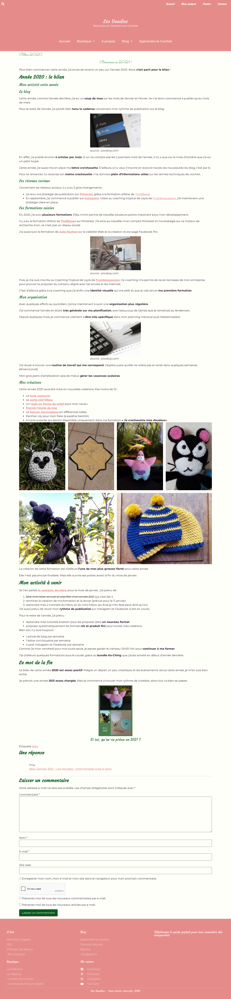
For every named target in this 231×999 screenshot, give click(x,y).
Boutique (84, 41)
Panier (207, 4)
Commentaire (29, 794)
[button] (3, 4)
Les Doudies (115, 21)
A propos (108, 41)
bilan (35, 746)
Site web (25, 865)
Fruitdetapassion (164, 198)
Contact (222, 4)
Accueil (170, 4)
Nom (23, 838)
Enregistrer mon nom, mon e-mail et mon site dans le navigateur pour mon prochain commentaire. (89, 878)
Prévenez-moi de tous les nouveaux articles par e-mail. (59, 905)
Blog (125, 41)
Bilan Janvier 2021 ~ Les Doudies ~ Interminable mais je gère (70, 768)
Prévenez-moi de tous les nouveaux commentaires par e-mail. (64, 898)
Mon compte (188, 4)
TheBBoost (142, 194)
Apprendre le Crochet (155, 41)
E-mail (24, 851)
